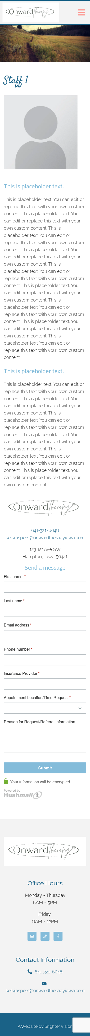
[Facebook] (58, 936)
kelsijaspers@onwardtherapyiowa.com (45, 537)
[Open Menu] (81, 12)
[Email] (32, 936)
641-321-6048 (45, 530)
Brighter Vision (58, 1026)
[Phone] (45, 936)
